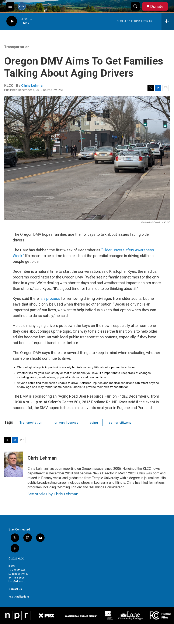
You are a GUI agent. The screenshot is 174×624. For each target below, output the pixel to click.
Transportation (16, 47)
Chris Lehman (33, 85)
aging (94, 422)
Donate (156, 6)
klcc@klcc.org (16, 581)
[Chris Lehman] (13, 464)
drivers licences (67, 422)
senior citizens (120, 422)
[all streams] (167, 21)
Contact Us (15, 589)
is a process (49, 298)
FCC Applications (18, 596)
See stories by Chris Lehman (53, 493)
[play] (11, 21)
